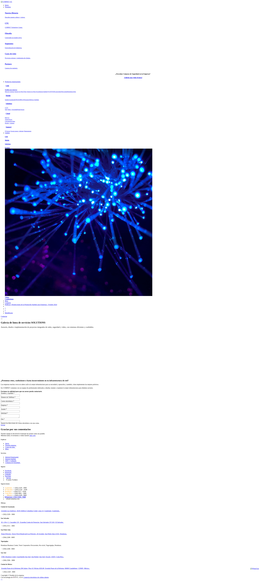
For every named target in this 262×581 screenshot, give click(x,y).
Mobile (8, 96)
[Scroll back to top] (1, 579)
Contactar (4, 316)
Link (7, 86)
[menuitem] (7, 5)
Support (8, 127)
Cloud (8, 113)
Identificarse (9, 313)
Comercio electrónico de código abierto (36, 577)
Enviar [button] (3, 425)
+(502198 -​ (15, 497)
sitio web (32, 435)
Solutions (9, 103)
